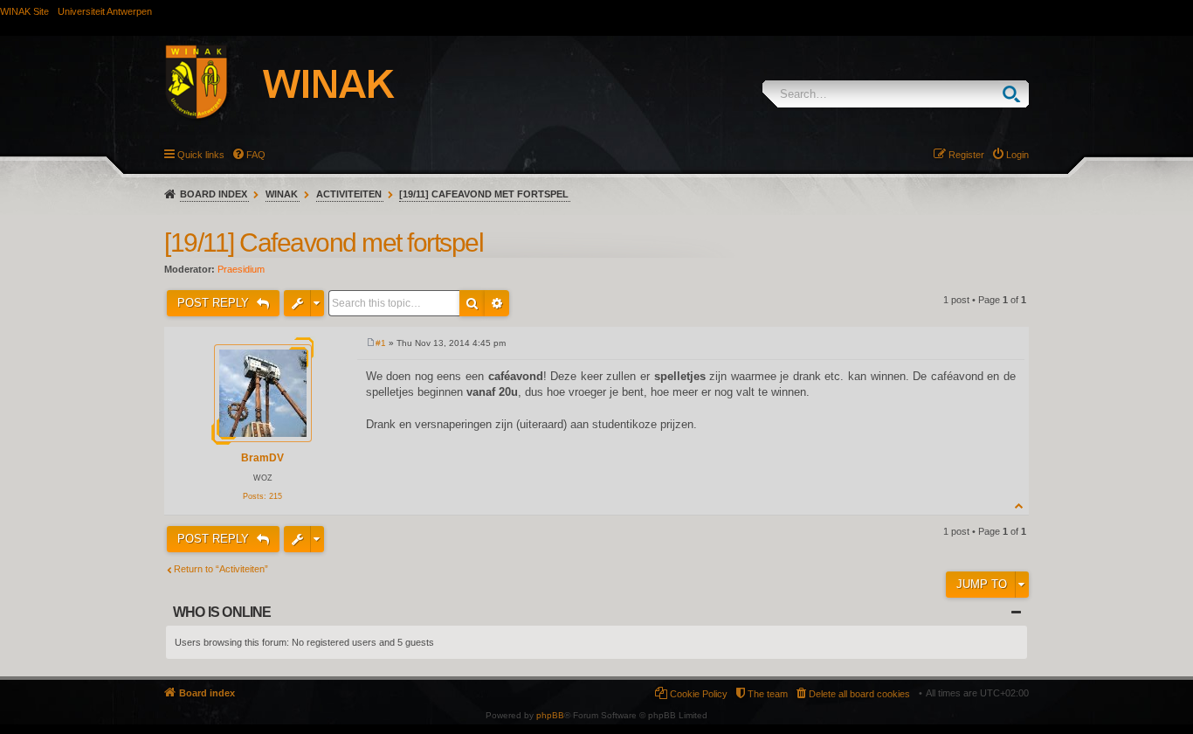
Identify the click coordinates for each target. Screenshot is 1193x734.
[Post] (371, 343)
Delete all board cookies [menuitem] (859, 694)
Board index (213, 194)
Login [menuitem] (1017, 154)
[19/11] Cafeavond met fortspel (484, 194)
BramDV (262, 458)
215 (275, 496)
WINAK (281, 194)
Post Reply (214, 302)
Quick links (200, 154)
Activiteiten (349, 194)
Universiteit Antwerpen (105, 11)
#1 (381, 343)
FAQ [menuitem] (255, 154)
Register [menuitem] (966, 154)
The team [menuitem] (768, 694)
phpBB (550, 715)
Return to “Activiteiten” (221, 569)
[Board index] (298, 85)
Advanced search (497, 303)
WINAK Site (24, 11)
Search (1015, 93)
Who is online (222, 612)
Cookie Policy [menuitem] (699, 694)
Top (1019, 505)
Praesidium (241, 269)
